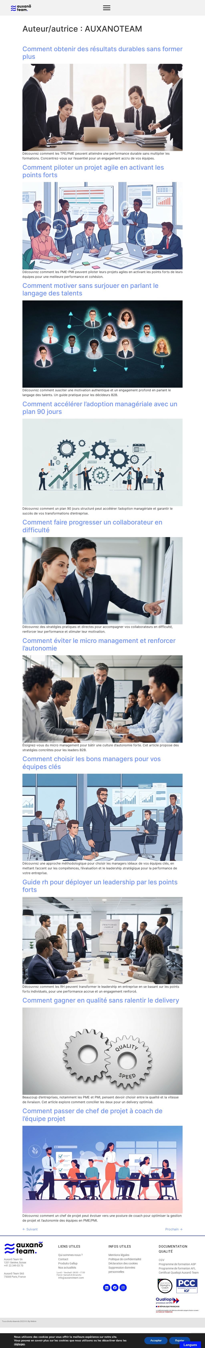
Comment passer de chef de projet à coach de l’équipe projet (92, 1114)
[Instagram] (123, 1287)
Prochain (174, 1229)
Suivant (30, 1229)
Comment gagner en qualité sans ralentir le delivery (100, 1000)
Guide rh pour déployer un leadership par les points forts (100, 886)
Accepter (156, 1340)
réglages (19, 1344)
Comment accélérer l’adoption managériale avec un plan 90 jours (99, 407)
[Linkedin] (106, 1287)
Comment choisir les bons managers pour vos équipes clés (91, 762)
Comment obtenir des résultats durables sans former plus (102, 52)
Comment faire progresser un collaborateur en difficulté (92, 526)
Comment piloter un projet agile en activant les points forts (93, 171)
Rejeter (179, 1340)
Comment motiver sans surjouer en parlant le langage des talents (90, 289)
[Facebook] (115, 1287)
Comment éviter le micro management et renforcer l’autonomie (99, 644)
